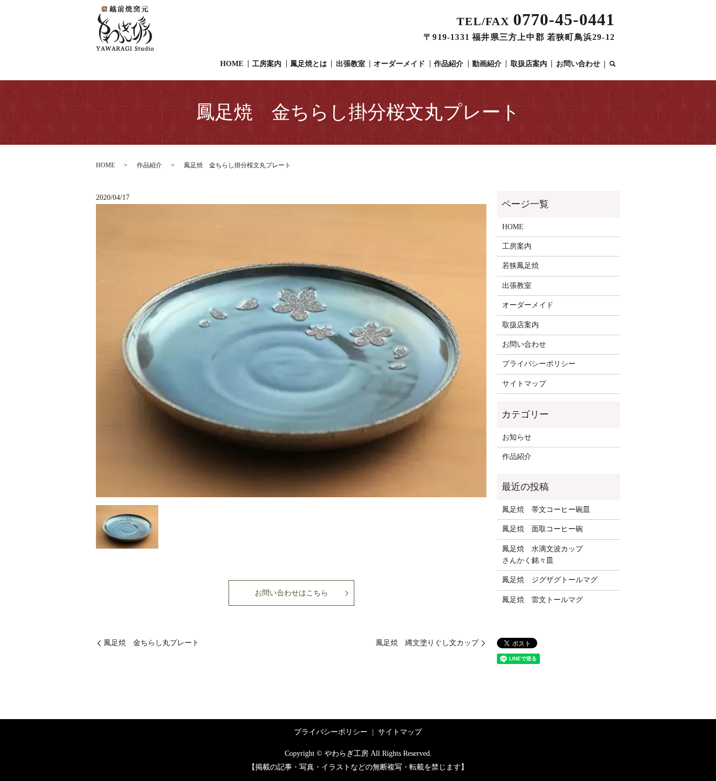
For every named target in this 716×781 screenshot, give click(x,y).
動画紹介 (487, 64)
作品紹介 (448, 64)
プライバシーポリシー (539, 364)
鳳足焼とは (308, 64)
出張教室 (350, 64)
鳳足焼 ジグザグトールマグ (550, 580)
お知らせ (516, 437)
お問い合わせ (578, 64)
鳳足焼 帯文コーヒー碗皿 (546, 509)
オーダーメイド (399, 64)
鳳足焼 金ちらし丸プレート (151, 643)
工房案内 (266, 64)
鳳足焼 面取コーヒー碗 (542, 529)
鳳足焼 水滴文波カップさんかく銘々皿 (542, 554)
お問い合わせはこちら (291, 593)
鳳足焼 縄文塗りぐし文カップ (427, 643)
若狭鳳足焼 (520, 266)
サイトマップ (524, 384)
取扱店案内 (529, 64)
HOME (231, 64)
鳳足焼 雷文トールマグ (542, 600)
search (612, 64)
